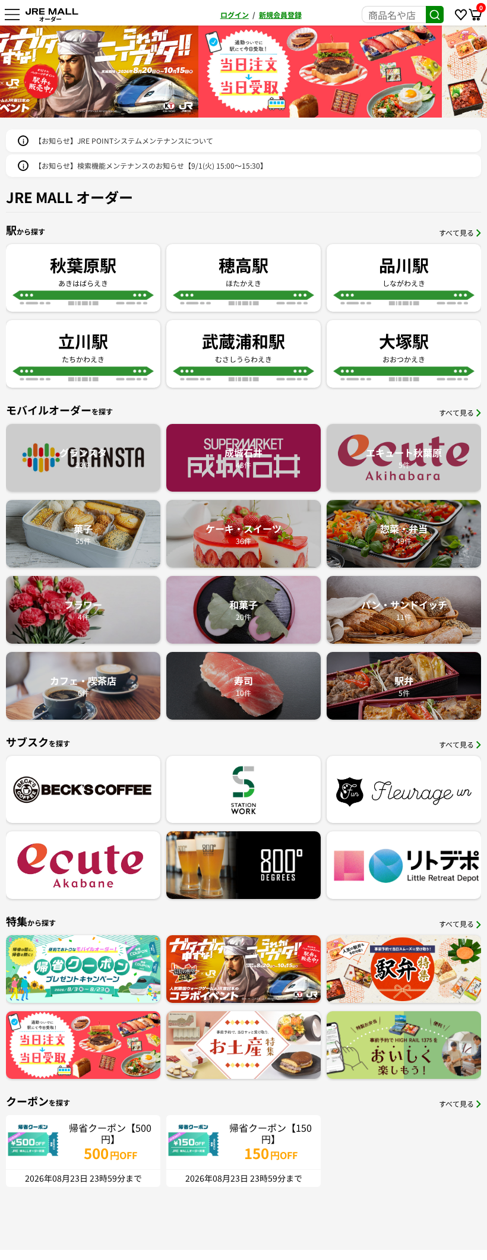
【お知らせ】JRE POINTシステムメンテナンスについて (123, 140)
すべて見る (456, 232)
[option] (123, 72)
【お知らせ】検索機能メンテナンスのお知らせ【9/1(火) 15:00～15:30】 (150, 165)
